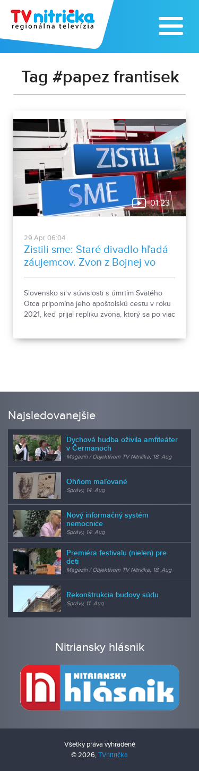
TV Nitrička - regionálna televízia (58, 24)
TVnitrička (113, 755)
